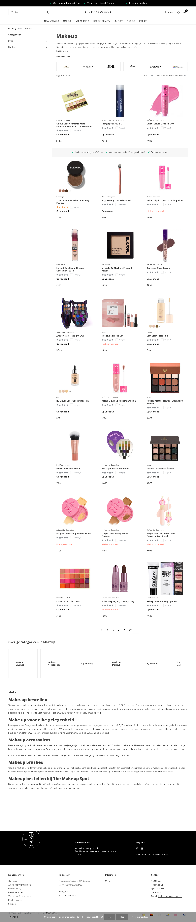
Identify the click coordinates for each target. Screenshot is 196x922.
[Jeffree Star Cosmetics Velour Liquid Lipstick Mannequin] (120, 378)
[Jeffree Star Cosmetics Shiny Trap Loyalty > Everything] (120, 578)
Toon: (145, 76)
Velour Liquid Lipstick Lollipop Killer (165, 200)
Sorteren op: (162, 76)
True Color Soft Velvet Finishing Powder (72, 201)
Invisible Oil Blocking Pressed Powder (117, 269)
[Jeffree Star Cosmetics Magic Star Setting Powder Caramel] (120, 510)
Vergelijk (77, 130)
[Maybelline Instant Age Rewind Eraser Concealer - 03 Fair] (74, 245)
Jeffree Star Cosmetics (155, 120)
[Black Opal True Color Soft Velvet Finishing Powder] (74, 177)
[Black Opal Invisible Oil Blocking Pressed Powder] (120, 245)
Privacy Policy (14, 889)
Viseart (149, 397)
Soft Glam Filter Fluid (157, 336)
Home (20, 29)
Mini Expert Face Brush (68, 468)
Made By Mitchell (63, 120)
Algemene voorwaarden (19, 885)
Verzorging (82, 21)
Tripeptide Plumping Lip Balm (162, 601)
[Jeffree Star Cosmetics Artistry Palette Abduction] (120, 445)
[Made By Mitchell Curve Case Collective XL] (74, 578)
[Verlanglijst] (178, 12)
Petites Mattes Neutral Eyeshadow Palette (165, 402)
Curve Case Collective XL (69, 601)
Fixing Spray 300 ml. (112, 123)
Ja (109, 917)
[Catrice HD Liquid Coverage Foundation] (74, 378)
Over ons (12, 881)
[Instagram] (142, 848)
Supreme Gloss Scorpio (158, 268)
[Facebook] (137, 848)
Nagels (131, 21)
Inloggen (63, 891)
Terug (13, 29)
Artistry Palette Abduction (115, 468)
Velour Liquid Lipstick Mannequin (119, 401)
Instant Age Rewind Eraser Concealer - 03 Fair (70, 269)
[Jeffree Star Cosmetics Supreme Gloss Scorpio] (165, 245)
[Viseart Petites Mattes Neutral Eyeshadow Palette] (165, 378)
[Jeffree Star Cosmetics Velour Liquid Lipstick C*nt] (165, 101)
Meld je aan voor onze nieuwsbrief (152, 855)
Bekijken (177, 217)
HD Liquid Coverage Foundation (72, 401)
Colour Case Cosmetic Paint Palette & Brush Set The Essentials (74, 125)
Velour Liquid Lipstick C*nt (160, 123)
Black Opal (60, 197)
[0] (184, 12)
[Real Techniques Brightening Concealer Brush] (120, 177)
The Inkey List (152, 598)
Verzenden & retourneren (20, 896)
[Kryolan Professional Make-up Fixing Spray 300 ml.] (120, 101)
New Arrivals (51, 21)
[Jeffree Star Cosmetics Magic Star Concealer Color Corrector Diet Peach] (165, 510)
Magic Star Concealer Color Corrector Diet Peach (161, 535)
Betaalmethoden (16, 892)
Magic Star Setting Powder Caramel (115, 535)
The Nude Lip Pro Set (112, 336)
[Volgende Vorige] (136, 630)
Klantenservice (15, 900)
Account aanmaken (68, 895)
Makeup (67, 21)
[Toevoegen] (88, 141)
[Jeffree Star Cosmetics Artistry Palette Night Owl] (74, 313)
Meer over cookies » (140, 917)
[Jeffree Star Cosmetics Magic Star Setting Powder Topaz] (74, 510)
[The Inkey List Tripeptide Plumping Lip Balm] (165, 578)
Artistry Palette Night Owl (70, 336)
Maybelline (60, 264)
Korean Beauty (101, 21)
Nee (122, 917)
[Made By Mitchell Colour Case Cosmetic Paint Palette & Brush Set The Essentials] (74, 101)
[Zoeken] (47, 12)
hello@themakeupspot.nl (170, 896)
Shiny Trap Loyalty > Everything (118, 601)
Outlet (118, 21)
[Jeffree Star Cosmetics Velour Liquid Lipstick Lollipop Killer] (165, 177)
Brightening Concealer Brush (116, 200)
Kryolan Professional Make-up (113, 120)
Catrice (104, 332)
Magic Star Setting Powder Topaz (73, 533)
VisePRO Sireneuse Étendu (160, 468)
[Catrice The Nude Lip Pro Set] (120, 313)
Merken (143, 21)
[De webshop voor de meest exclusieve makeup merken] (98, 12)
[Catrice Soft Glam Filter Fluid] (165, 313)
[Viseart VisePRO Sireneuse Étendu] (165, 445)
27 (130, 630)
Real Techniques (108, 197)
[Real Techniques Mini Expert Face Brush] (74, 445)
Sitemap (12, 904)
